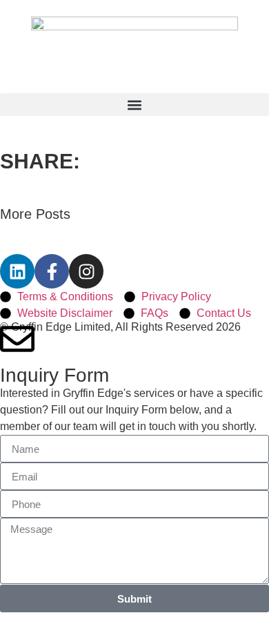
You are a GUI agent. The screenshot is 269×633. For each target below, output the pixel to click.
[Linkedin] (17, 271)
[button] (134, 104)
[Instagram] (86, 271)
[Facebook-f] (51, 271)
